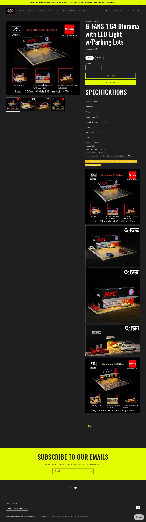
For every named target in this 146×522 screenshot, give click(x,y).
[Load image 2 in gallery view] (28, 104)
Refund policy (44, 516)
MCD (99, 58)
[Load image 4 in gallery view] (58, 104)
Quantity (88, 63)
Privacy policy (55, 516)
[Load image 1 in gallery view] (13, 104)
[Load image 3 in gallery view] (43, 104)
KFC (89, 58)
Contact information (81, 516)
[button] (128, 10)
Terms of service (67, 516)
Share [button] (90, 426)
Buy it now (110, 82)
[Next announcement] (139, 2)
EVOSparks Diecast (17, 516)
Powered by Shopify (30, 516)
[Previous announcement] (6, 2)
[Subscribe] (90, 471)
